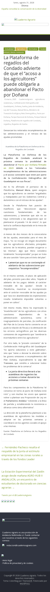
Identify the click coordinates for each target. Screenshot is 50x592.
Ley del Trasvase (10, 110)
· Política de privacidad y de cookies (17, 563)
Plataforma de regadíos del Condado (26, 120)
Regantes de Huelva (19, 124)
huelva (24, 106)
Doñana (18, 106)
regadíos (7, 124)
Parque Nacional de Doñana (22, 117)
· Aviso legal (7, 560)
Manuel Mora (23, 110)
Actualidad (9, 49)
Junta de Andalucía (35, 106)
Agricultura (21, 49)
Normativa (33, 49)
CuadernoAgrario (26, 99)
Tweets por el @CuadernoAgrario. (17, 495)
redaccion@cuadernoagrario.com (21, 545)
